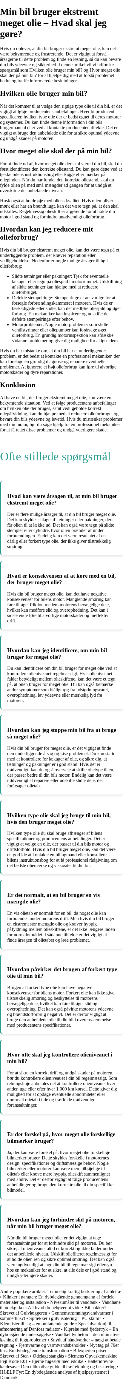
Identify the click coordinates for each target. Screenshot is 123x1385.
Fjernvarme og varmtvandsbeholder (52, 1345)
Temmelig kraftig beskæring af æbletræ (84, 1291)
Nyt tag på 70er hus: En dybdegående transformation (59, 1348)
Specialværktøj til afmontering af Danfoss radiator (55, 1326)
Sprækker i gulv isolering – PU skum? (65, 1318)
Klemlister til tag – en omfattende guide (37, 1323)
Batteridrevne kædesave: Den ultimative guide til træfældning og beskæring (58, 1364)
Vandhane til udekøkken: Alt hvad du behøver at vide (60, 1305)
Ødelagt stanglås (48, 1355)
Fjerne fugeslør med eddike (57, 1361)
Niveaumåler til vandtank (74, 1302)
